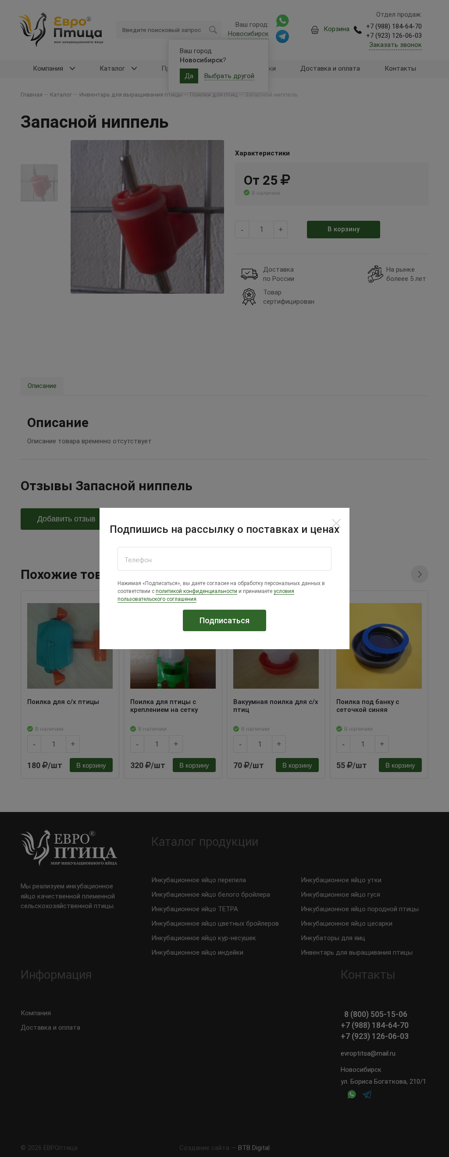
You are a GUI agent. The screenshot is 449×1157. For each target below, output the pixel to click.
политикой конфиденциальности (196, 591)
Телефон (138, 560)
